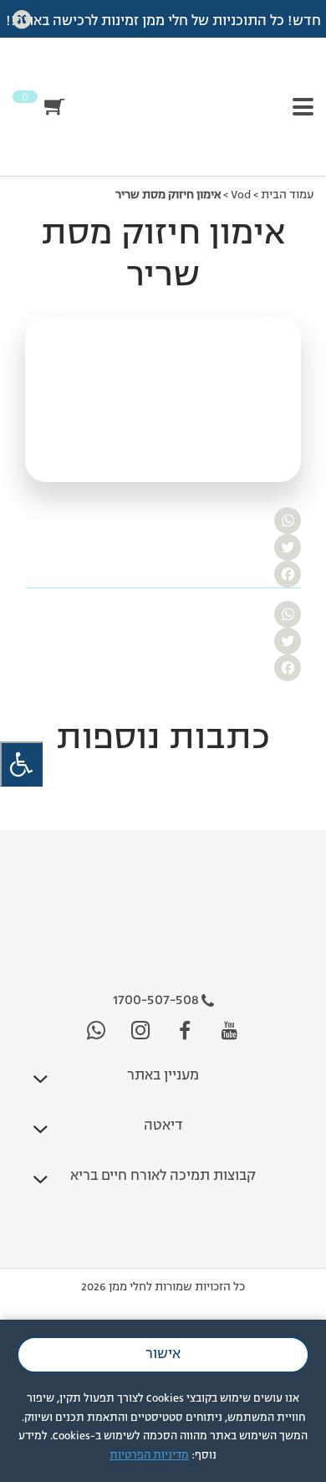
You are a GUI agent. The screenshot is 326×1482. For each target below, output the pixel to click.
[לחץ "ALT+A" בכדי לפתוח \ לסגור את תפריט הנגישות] (21, 764)
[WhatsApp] (163, 520)
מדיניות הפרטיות (149, 1456)
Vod (241, 195)
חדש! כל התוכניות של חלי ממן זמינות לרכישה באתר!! (163, 22)
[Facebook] (163, 574)
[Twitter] (163, 547)
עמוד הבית (287, 195)
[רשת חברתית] (229, 1031)
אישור (163, 1355)
